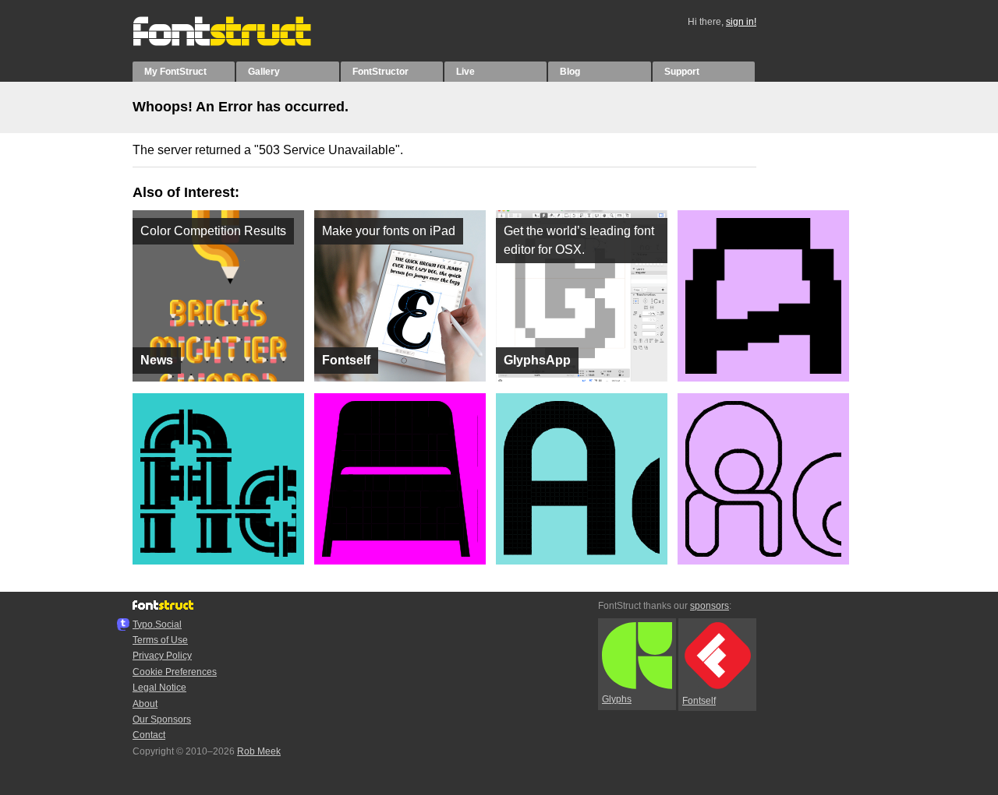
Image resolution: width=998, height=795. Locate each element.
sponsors (709, 605)
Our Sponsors (162, 719)
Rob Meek (259, 751)
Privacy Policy (162, 655)
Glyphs (617, 699)
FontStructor (380, 71)
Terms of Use (160, 640)
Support (681, 71)
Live (465, 71)
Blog (570, 71)
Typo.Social (157, 624)
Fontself (699, 700)
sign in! (741, 21)
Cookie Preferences (175, 672)
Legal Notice (159, 687)
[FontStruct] (238, 42)
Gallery (264, 71)
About (145, 703)
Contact (149, 735)
